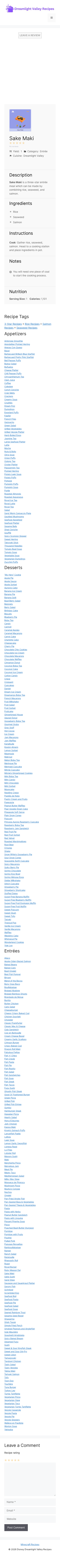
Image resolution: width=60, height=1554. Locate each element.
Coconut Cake (11, 669)
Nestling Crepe (11, 792)
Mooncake (9, 789)
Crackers (8, 396)
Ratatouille (9, 1257)
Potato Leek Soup (12, 474)
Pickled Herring (11, 471)
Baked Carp (10, 967)
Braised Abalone (12, 990)
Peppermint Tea (12, 467)
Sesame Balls (10, 526)
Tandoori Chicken (12, 1361)
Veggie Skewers (12, 1419)
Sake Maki (9, 1273)
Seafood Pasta (11, 1299)
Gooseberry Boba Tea (14, 721)
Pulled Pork (9, 1241)
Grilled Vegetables (13, 428)
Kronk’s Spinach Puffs (14, 1130)
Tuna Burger (10, 1387)
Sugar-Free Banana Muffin (16, 896)
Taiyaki (7, 919)
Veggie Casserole (12, 1410)
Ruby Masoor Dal (12, 1270)
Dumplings (9, 409)
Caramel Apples (11, 630)
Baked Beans (10, 964)
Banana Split (10, 597)
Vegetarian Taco (12, 1403)
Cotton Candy (11, 675)
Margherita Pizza (12, 1163)
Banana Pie (9, 594)
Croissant (8, 682)
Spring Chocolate (12, 870)
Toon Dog (9, 1380)
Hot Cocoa (9, 731)
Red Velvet (9, 838)
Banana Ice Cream (13, 591)
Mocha (7, 448)
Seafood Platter (11, 523)
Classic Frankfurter (13, 1023)
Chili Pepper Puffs (12, 373)
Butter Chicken (11, 1003)
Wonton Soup (10, 1426)
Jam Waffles (10, 740)
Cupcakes (9, 685)
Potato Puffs (10, 477)
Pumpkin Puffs (11, 484)
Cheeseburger (11, 1010)
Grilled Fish (9, 1101)
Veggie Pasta (10, 1413)
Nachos (8, 1192)
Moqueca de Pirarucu (14, 1182)
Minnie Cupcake (12, 770)
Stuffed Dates (11, 893)
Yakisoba (8, 1429)
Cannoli (7, 627)
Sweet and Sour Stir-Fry (15, 1351)
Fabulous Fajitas (12, 1052)
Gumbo (7, 1107)
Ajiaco (7, 958)
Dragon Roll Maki (12, 1049)
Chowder (8, 1020)
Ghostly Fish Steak (13, 1091)
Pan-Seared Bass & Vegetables (19, 1202)
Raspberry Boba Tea (14, 825)
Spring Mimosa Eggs (14, 877)
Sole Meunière (11, 1332)
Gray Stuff (9, 727)
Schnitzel (8, 1289)
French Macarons (12, 698)
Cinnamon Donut (12, 662)
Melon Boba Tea (12, 760)
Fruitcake (8, 711)
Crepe (7, 679)
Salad (7, 510)
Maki (6, 1159)
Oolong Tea (9, 461)
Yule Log (8, 945)
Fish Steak (9, 1081)
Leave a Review (30, 35)
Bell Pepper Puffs (12, 360)
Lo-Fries (8, 1150)
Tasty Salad (10, 1364)
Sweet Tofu (9, 916)
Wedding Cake (11, 935)
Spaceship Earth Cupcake (16, 861)
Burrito (7, 1000)
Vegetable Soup (12, 555)
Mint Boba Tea (11, 776)
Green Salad (10, 425)
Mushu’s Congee (12, 1189)
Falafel (7, 415)
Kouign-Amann (11, 747)
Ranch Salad (10, 1254)
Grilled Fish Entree (12, 1104)
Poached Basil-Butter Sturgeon (19, 1228)
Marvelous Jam (11, 1166)
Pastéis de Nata (12, 796)
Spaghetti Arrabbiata (14, 1335)
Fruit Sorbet (10, 708)
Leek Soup (9, 1140)
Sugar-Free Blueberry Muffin (17, 900)
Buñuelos (8, 367)
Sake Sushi (9, 1276)
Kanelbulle (9, 744)
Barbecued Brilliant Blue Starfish (19, 354)
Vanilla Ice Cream (12, 926)
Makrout (8, 757)
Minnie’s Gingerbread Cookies (18, 773)
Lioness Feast (10, 1146)
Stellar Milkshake (12, 880)
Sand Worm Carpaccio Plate (17, 513)
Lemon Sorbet (11, 750)
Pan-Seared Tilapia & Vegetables (20, 1205)
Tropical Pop (10, 922)
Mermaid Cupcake (13, 766)
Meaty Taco (10, 1172)
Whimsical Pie (10, 939)
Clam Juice (9, 380)
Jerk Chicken (10, 1124)
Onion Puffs (9, 458)
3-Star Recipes (13, 324)
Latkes (7, 1137)
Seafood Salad (11, 1306)
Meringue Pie (10, 763)
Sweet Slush (10, 913)
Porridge (8, 1231)
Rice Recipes (32, 324)
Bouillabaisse (10, 987)
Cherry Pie (9, 646)
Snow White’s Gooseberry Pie (18, 854)
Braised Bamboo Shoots (15, 993)
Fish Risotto (9, 1068)
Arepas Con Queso (13, 347)
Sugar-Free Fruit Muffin (15, 906)
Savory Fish (9, 1286)
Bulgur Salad (10, 363)
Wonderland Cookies (14, 942)
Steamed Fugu (11, 1341)
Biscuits (8, 613)
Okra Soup (9, 454)
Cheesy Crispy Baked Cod (16, 1013)
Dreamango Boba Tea (14, 695)
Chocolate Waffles (13, 659)
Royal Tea (9, 506)
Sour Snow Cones (12, 857)
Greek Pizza (10, 1098)
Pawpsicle (9, 802)
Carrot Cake (10, 636)
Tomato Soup (10, 552)
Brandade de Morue (13, 997)
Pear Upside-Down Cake (16, 809)
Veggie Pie (9, 1416)
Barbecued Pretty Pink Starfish (19, 357)
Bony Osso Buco (12, 984)
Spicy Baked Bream (13, 1338)
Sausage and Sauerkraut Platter (19, 1283)
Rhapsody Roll (11, 1260)
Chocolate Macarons (14, 656)
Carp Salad (9, 1007)
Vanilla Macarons (12, 929)
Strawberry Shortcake (14, 890)
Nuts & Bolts (10, 451)
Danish (7, 688)
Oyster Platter (11, 464)
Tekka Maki (9, 1371)
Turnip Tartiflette (12, 1393)
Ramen (7, 1250)
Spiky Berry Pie (11, 867)
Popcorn (8, 818)
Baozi (7, 350)
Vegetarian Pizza (12, 1397)
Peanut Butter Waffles (14, 805)
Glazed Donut (10, 718)
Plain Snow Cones (12, 815)
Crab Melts (9, 393)
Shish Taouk (10, 1322)
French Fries (10, 419)
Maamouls (9, 753)
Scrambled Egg (11, 1293)
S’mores (8, 848)
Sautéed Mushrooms (14, 516)
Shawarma (9, 1319)
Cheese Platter (11, 370)
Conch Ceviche (11, 389)
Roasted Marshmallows (15, 841)
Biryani (7, 977)
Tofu (6, 1377)
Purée (7, 490)
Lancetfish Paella (12, 1133)
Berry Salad (9, 607)
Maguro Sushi (10, 1156)
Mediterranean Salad (14, 1176)
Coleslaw (8, 386)
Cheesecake (10, 643)
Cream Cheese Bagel (14, 1036)
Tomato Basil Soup (13, 549)
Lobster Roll (10, 1153)
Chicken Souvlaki (12, 1016)
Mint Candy (9, 779)
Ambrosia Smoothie (13, 341)
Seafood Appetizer (13, 519)
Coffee (7, 383)
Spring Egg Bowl (12, 874)
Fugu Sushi (9, 1088)
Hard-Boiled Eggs (12, 435)
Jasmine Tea (10, 438)
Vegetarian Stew (12, 1400)
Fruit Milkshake (11, 701)
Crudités (8, 402)
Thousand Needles (13, 546)
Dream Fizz (9, 406)
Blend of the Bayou (13, 980)
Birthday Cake (11, 610)
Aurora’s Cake (10, 587)
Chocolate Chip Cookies (15, 649)
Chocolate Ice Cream (14, 653)
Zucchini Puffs (11, 562)
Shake (7, 851)
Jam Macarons (11, 737)
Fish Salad (9, 1072)
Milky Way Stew (11, 1179)
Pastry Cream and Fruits (15, 799)
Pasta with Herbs (12, 1211)
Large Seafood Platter (14, 441)
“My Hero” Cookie (12, 574)
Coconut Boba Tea (13, 666)
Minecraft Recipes (30, 1544)
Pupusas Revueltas (13, 1244)
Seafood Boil (10, 1296)
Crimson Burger (11, 1042)
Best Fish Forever (12, 974)
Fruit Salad (9, 705)
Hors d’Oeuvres (11, 1120)
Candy (7, 623)
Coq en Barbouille (12, 1033)
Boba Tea (8, 620)
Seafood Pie (10, 1302)
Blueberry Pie (10, 617)
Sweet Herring (11, 539)
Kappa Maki (10, 1127)
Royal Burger (10, 1267)
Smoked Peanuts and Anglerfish (19, 1328)
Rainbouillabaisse (12, 1247)
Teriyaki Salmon (11, 1374)
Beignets (8, 604)
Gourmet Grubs (11, 724)
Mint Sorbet (9, 786)
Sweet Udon (10, 1354)
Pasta (7, 1208)
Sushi (6, 1345)
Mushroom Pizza (12, 1185)
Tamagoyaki (10, 1358)
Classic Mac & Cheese (14, 1026)
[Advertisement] (30, 71)
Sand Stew (9, 1280)
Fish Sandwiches (12, 1075)
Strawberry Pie (11, 887)
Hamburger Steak (12, 1111)
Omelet (7, 1195)
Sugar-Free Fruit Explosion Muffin (20, 903)
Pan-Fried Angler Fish (14, 1198)
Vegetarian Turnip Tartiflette (17, 1406)
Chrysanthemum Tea (14, 376)
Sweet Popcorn (11, 909)
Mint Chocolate (11, 783)
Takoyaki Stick (11, 542)
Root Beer (9, 844)
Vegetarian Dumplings (14, 559)
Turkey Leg (9, 1390)
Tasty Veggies (11, 1367)
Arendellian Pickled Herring (17, 344)
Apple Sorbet (10, 584)
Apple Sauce (10, 581)
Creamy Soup (10, 399)
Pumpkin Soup (11, 487)
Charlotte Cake (11, 640)
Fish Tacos (9, 1085)
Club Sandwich (11, 1029)
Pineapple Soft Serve (14, 812)
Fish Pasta (9, 1062)
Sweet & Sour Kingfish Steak (17, 1348)
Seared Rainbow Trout (14, 1312)
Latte (6, 445)
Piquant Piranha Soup (14, 1221)
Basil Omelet (10, 971)
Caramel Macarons (13, 633)
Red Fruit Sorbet (12, 835)
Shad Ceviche (11, 529)
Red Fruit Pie (10, 831)
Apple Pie (8, 578)
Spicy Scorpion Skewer (15, 536)
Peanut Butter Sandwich (15, 1215)
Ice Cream (9, 734)
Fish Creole (9, 1059)
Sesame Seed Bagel (13, 1315)
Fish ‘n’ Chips (10, 1055)
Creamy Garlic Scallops (15, 1039)
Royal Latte (9, 503)
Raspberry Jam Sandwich (16, 828)
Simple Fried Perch (13, 1325)
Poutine (8, 1237)
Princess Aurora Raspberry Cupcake (21, 822)
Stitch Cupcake (11, 883)
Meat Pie (8, 1169)
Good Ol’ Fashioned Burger (17, 1094)
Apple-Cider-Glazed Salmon (17, 961)
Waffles (7, 932)
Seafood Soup (11, 1309)
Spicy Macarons (12, 864)
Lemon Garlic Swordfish (15, 1143)
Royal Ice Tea (10, 500)
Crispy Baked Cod (13, 1046)
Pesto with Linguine (13, 1218)
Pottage (8, 480)
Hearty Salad (10, 1117)
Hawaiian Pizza (11, 1114)
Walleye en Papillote (13, 1423)
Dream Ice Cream (12, 692)
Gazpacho (9, 422)
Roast (7, 1263)
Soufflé (7, 532)
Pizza (7, 1224)
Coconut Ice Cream (13, 672)
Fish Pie (8, 1065)
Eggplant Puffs (11, 412)
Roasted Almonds (12, 493)
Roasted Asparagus (13, 497)
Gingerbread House (13, 714)
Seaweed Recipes (26, 327)
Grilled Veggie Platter (14, 432)
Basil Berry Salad (12, 600)
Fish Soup (9, 1078)
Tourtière (8, 1384)
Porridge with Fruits (13, 1234)
